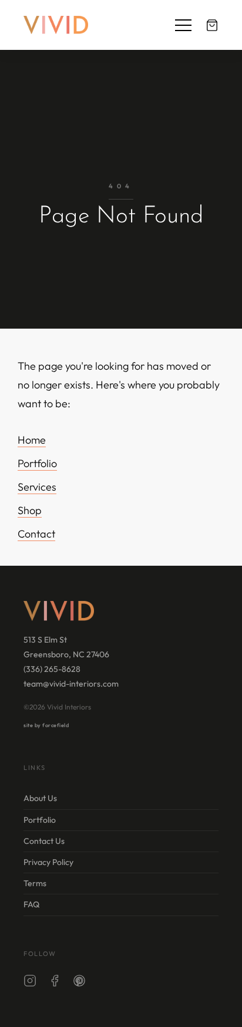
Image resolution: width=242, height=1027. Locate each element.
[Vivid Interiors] (55, 25)
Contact (36, 533)
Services (37, 487)
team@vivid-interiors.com (71, 683)
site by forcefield (46, 725)
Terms (34, 883)
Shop (30, 510)
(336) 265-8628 (51, 669)
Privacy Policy (48, 862)
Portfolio (37, 463)
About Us (40, 798)
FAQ (31, 904)
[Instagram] (29, 983)
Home (32, 440)
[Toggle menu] (183, 25)
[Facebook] (54, 983)
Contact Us (44, 841)
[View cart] (212, 25)
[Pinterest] (79, 983)
